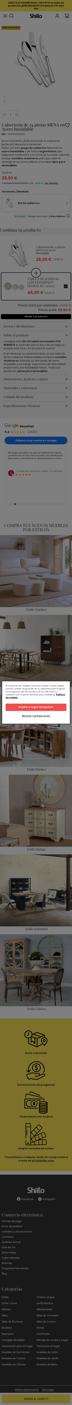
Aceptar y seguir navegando (36, 707)
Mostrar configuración (36, 716)
